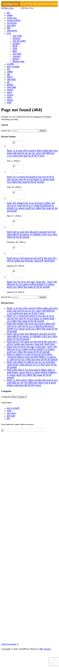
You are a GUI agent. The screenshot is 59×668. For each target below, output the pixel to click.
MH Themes (45, 649)
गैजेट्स (9, 77)
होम (8, 13)
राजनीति (10, 64)
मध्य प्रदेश (17, 54)
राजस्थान (16, 56)
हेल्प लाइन (11, 416)
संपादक (10, 100)
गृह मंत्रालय (12, 23)
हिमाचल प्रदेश (18, 61)
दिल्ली (15, 46)
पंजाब (15, 49)
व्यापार (9, 92)
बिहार (15, 51)
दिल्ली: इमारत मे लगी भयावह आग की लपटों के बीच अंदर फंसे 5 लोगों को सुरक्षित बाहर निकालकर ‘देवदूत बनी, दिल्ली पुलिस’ (32, 259)
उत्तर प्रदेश (17, 36)
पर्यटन (9, 97)
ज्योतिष (10, 72)
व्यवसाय (10, 90)
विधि (8, 28)
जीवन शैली (11, 79)
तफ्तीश (9, 15)
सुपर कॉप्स (11, 26)
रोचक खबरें (11, 87)
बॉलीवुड (10, 85)
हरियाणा (16, 59)
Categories (6, 397)
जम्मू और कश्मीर (19, 41)
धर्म (8, 82)
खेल (8, 74)
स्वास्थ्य (10, 95)
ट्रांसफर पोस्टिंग (13, 20)
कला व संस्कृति (13, 67)
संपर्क (9, 103)
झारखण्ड (16, 44)
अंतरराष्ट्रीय (12, 31)
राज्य (9, 33)
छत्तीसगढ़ (16, 38)
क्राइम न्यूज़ (11, 18)
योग (8, 69)
